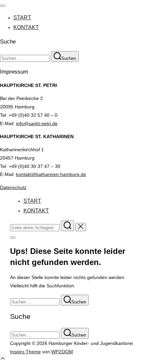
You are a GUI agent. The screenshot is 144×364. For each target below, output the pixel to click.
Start (22, 17)
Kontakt (26, 27)
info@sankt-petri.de (37, 123)
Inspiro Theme (25, 351)
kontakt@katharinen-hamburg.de (51, 174)
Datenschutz (13, 187)
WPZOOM (62, 351)
